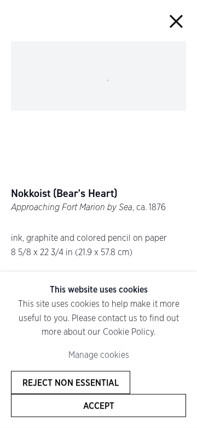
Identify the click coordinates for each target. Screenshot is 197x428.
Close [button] (176, 21)
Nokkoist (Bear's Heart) (64, 193)
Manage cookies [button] (98, 355)
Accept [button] (98, 405)
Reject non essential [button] (70, 382)
